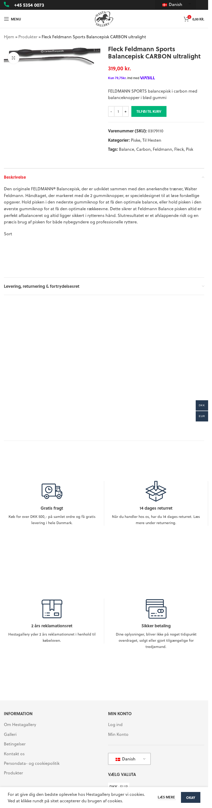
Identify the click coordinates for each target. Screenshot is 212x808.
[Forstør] (13, 58)
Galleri (10, 734)
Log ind (115, 724)
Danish (175, 4)
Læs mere (167, 797)
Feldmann (162, 149)
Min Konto (118, 734)
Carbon (143, 149)
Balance (126, 149)
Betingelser (15, 744)
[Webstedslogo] (104, 18)
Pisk (189, 149)
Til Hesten (151, 140)
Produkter (27, 37)
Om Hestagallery (20, 724)
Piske (135, 140)
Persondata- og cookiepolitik (31, 763)
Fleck (179, 149)
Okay (190, 797)
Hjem (9, 37)
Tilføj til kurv (149, 111)
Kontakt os (14, 754)
